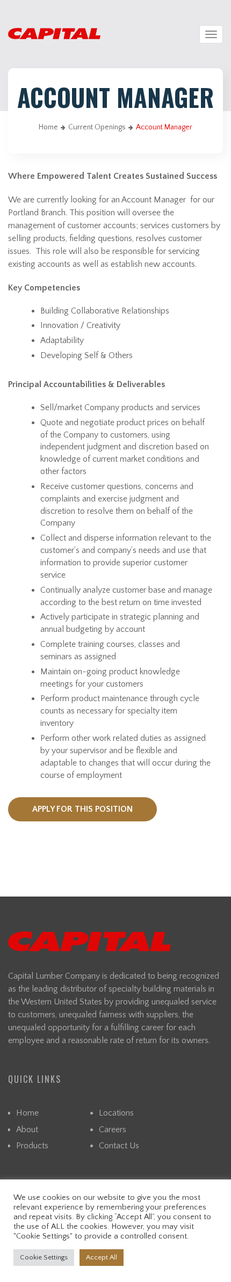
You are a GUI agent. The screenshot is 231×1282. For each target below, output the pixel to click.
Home (48, 127)
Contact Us (119, 1145)
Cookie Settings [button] (44, 1257)
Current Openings (97, 127)
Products (32, 1145)
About (27, 1129)
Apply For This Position (82, 809)
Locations (116, 1113)
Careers (112, 1129)
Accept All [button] (101, 1257)
